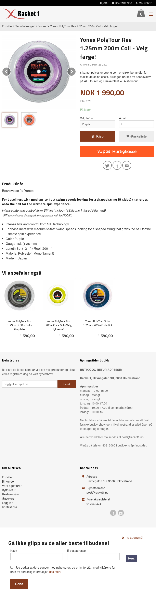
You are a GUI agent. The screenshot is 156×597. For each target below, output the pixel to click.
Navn (13, 551)
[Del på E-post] (126, 165)
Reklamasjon (10, 494)
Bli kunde (8, 481)
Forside (7, 26)
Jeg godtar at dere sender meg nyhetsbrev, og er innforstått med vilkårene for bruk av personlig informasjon (62, 569)
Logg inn (7, 503)
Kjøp (100, 136)
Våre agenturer (12, 486)
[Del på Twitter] (107, 165)
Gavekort (8, 498)
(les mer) (55, 572)
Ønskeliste (138, 136)
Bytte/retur (8, 490)
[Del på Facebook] (117, 165)
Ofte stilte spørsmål (129, 537)
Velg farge (86, 118)
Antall (122, 118)
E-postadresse (76, 551)
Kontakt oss (9, 507)
